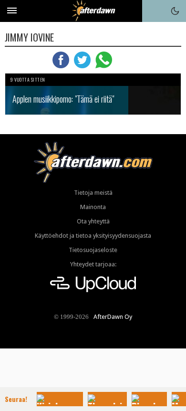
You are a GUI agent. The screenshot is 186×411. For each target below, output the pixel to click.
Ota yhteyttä (93, 221)
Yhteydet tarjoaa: (93, 264)
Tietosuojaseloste (93, 249)
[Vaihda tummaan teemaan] (175, 11)
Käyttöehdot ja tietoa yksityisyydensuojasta (93, 235)
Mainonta (93, 207)
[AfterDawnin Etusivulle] (93, 10)
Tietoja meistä (93, 192)
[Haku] (153, 11)
